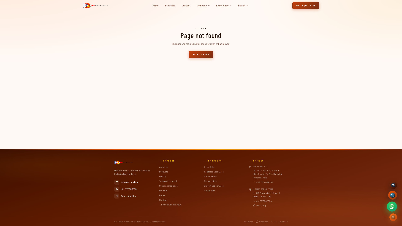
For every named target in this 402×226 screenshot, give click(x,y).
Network (163, 190)
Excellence (222, 5)
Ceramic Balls (210, 181)
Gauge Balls (209, 190)
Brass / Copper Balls (214, 185)
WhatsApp (261, 205)
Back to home (201, 54)
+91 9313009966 (264, 201)
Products (170, 5)
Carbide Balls (210, 176)
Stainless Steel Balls (214, 171)
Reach (241, 5)
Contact (186, 5)
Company (202, 5)
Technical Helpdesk (168, 181)
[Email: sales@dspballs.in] (393, 185)
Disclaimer (248, 222)
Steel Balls (209, 167)
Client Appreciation (168, 185)
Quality (162, 176)
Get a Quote (303, 5)
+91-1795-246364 (264, 182)
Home (156, 5)
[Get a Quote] (393, 217)
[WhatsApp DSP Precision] (392, 207)
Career (162, 195)
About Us (163, 167)
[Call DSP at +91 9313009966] (392, 195)
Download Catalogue (170, 204)
